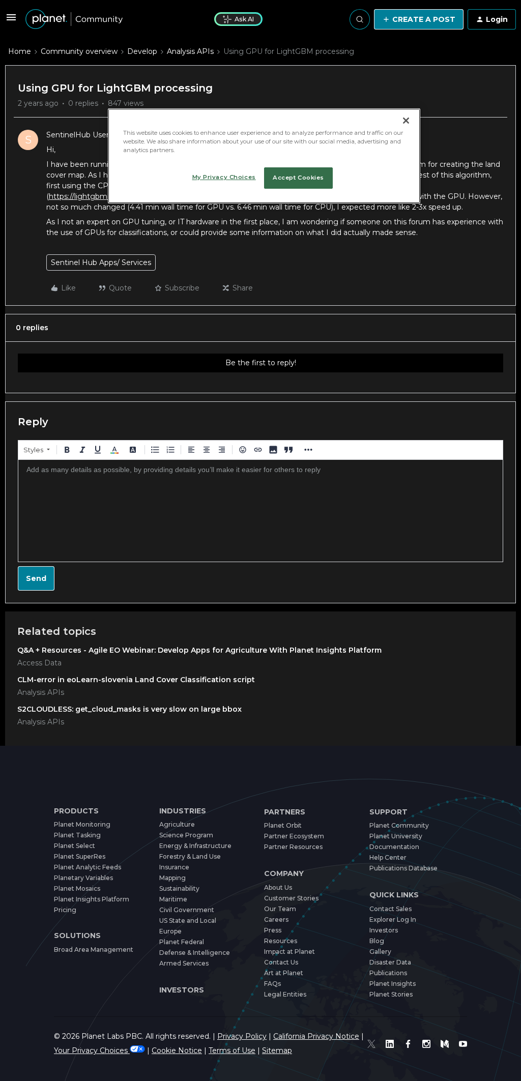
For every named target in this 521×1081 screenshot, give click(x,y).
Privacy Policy (242, 1036)
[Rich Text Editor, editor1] (260, 511)
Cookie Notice (177, 1050)
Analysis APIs (190, 51)
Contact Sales (390, 909)
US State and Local (187, 920)
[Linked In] (390, 1043)
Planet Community (399, 825)
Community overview (79, 51)
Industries (182, 811)
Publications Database (403, 868)
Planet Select (74, 846)
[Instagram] (426, 1043)
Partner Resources (293, 847)
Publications (388, 973)
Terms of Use (232, 1050)
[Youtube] (463, 1043)
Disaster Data (390, 962)
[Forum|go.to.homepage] (74, 19)
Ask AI (244, 19)
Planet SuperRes (79, 856)
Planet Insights (392, 983)
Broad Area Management (93, 949)
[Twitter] (371, 1043)
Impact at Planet (289, 951)
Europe (170, 931)
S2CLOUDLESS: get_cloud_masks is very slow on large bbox (129, 709)
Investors (181, 990)
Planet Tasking (77, 835)
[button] (11, 20)
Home (19, 51)
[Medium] (445, 1043)
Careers (276, 919)
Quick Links (394, 895)
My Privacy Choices (224, 177)
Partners (284, 812)
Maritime (173, 899)
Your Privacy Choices (92, 1050)
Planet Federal (181, 942)
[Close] (406, 120)
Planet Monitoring (82, 824)
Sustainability (179, 888)
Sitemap (277, 1050)
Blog (376, 941)
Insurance (174, 867)
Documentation (394, 847)
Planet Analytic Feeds (87, 867)
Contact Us (281, 962)
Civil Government (186, 910)
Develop (142, 51)
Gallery (380, 951)
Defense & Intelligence (194, 952)
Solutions (77, 935)
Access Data (39, 662)
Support (388, 812)
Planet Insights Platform (91, 899)
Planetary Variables (83, 878)
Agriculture (177, 824)
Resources (280, 941)
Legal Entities (285, 994)
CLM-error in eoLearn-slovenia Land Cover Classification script (136, 679)
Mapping (172, 878)
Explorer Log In (392, 919)
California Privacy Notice (316, 1036)
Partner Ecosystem (294, 836)
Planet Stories (391, 994)
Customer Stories (291, 898)
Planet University (395, 836)
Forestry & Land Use (190, 856)
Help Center (388, 857)
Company (284, 873)
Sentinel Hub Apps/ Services (101, 262)
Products (76, 811)
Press (272, 930)
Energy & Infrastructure (195, 846)
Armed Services (184, 963)
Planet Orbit (283, 825)
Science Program (186, 835)
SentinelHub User (77, 134)
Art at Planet (283, 973)
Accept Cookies (298, 177)
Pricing (65, 910)
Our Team (280, 909)
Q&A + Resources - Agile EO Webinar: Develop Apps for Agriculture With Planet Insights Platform (199, 650)
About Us (278, 887)
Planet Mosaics (77, 888)
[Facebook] (408, 1043)
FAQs (272, 983)
